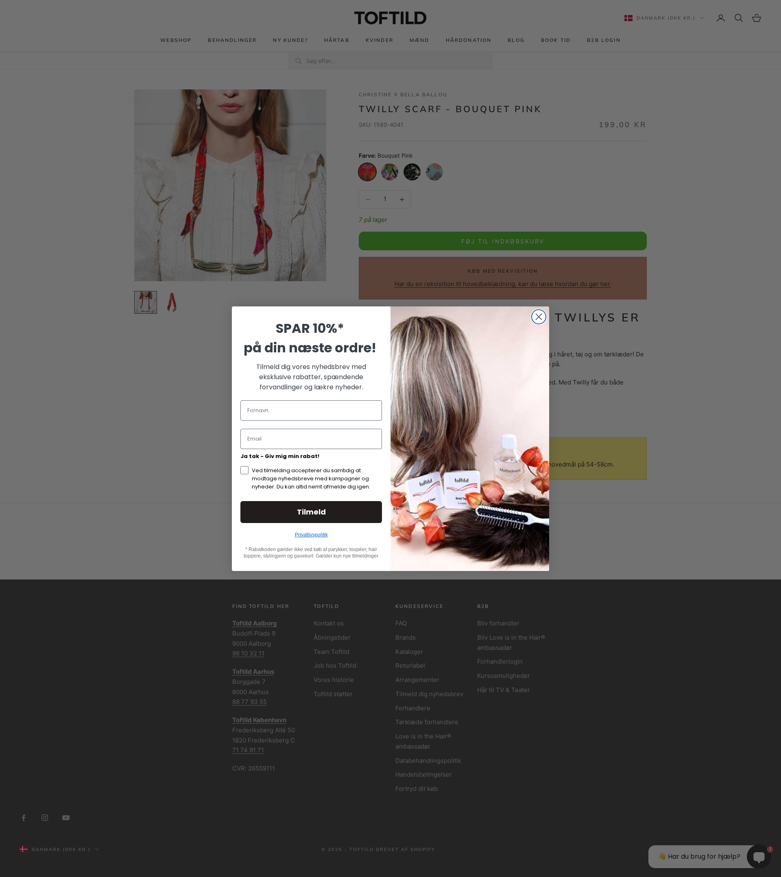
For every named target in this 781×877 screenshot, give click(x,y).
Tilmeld (311, 512)
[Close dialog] (539, 317)
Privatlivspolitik (311, 535)
